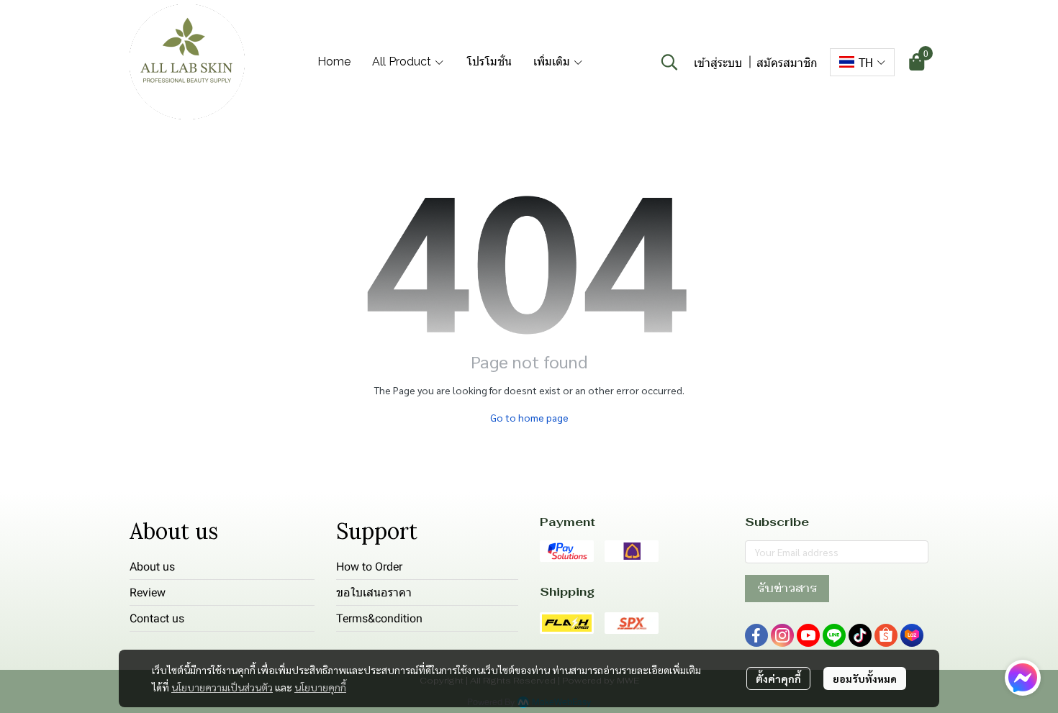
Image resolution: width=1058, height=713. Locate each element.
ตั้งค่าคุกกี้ (778, 678)
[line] (834, 635)
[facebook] (756, 635)
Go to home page (529, 417)
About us (152, 566)
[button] (669, 62)
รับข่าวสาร (787, 588)
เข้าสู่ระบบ (718, 62)
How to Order (369, 566)
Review (148, 592)
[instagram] (782, 635)
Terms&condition (379, 618)
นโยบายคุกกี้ (320, 687)
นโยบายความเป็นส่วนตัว (222, 687)
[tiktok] (860, 635)
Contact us (157, 618)
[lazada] (911, 635)
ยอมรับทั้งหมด (865, 678)
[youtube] (808, 635)
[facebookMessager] (1022, 677)
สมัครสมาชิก (787, 62)
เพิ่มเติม (553, 61)
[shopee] (886, 635)
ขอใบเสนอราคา (374, 592)
